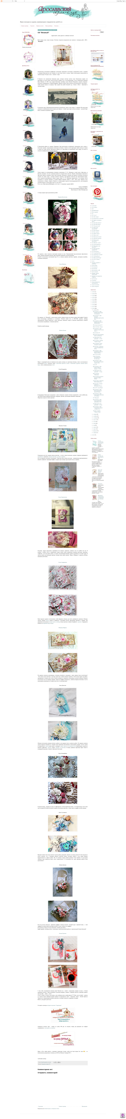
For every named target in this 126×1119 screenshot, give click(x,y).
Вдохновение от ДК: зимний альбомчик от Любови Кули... (98, 322)
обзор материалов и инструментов (96, 282)
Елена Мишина (62, 264)
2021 (93, 299)
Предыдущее (84, 1106)
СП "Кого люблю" (95, 232)
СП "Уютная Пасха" (96, 256)
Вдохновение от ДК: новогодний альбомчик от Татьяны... (98, 395)
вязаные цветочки (53, 456)
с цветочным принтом (60, 363)
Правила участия (39, 25)
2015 (93, 435)
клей (53, 365)
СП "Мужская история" (97, 236)
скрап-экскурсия (95, 286)
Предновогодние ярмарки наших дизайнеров (98, 335)
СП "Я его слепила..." (96, 259)
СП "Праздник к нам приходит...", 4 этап (97, 338)
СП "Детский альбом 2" (96, 222)
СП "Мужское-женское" (97, 238)
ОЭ (49, 1064)
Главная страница (24, 25)
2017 (93, 306)
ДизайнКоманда (95, 210)
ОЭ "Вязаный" (96, 397)
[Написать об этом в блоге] (55, 1062)
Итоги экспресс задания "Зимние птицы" (98, 341)
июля (94, 421)
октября (95, 416)
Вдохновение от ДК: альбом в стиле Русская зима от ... (98, 329)
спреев (61, 746)
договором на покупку (50, 1028)
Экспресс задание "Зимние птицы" (97, 411)
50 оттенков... (94, 207)
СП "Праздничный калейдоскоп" (95, 249)
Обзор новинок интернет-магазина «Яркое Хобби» (98, 377)
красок (65, 746)
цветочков (63, 747)
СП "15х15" (94, 215)
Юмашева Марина (63, 627)
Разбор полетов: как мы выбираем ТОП (100, 456)
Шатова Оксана (62, 330)
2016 (93, 308)
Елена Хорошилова (62, 497)
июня (94, 423)
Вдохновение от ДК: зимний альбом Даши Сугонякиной (98, 312)
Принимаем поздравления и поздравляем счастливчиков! (101, 498)
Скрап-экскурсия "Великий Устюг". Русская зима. (97, 357)
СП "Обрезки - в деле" (96, 242)
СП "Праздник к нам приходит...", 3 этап (97, 371)
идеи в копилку (95, 271)
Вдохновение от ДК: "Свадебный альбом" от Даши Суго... (98, 408)
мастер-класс (94, 278)
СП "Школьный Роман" (96, 257)
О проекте (32, 25)
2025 (93, 291)
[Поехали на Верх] (123, 1116)
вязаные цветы (84, 363)
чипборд (58, 622)
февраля (95, 430)
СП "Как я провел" (95, 230)
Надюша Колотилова (62, 197)
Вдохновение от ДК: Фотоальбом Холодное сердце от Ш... (98, 361)
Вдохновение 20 (96, 332)
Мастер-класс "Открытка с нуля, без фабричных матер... (98, 347)
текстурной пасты (72, 746)
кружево (78, 363)
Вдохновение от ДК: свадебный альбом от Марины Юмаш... (98, 351)
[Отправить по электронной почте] (54, 1062)
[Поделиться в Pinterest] (60, 1062)
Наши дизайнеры (48, 25)
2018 (93, 304)
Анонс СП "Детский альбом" (100, 471)
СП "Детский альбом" (96, 224)
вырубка (63, 456)
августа (95, 419)
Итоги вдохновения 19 (97, 325)
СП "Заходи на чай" (96, 226)
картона (47, 746)
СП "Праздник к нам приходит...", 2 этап (97, 404)
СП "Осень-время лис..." (97, 244)
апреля (94, 427)
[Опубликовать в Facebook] (58, 1062)
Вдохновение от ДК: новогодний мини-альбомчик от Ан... (97, 400)
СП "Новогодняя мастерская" (95, 240)
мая (94, 425)
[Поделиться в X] (57, 1062)
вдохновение (94, 268)
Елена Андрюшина (62, 562)
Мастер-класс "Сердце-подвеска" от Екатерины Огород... (98, 385)
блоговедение (94, 267)
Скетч (93, 261)
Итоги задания (95, 212)
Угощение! (100, 483)
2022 (93, 297)
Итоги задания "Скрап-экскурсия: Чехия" (97, 344)
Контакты (56, 25)
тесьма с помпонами (71, 363)
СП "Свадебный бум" (96, 253)
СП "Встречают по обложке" (98, 218)
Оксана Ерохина (62, 933)
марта (94, 429)
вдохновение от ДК (96, 270)
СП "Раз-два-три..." (96, 251)
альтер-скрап (94, 265)
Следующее (40, 1106)
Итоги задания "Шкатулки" (96, 374)
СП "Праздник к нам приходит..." (96, 246)
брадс (39, 365)
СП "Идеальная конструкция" (95, 228)
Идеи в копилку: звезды (98, 326)
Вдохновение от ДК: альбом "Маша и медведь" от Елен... (97, 367)
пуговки (59, 456)
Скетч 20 (95, 364)
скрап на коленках (95, 284)
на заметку (94, 280)
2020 (93, 301)
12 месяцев (94, 205)
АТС (93, 209)
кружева (49, 747)
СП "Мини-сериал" (96, 233)
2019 (93, 302)
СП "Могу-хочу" (95, 235)
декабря (95, 310)
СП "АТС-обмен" (95, 216)
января (94, 432)
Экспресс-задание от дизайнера (96, 263)
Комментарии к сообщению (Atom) (52, 1108)
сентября (95, 418)
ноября (95, 414)
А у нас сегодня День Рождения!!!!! (100, 442)
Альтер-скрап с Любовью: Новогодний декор (98, 381)
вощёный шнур (46, 623)
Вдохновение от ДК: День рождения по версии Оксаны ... (97, 390)
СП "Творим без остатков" (97, 254)
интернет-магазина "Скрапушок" (54, 1005)
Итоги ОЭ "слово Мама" (98, 387)
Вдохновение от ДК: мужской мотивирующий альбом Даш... (98, 317)
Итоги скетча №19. (97, 354)
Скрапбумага (40, 456)
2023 (93, 295)
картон (45, 363)
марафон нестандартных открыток (97, 276)
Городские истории (45, 1064)
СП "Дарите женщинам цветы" (96, 220)
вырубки (58, 747)
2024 (93, 293)
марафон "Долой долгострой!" (95, 274)
